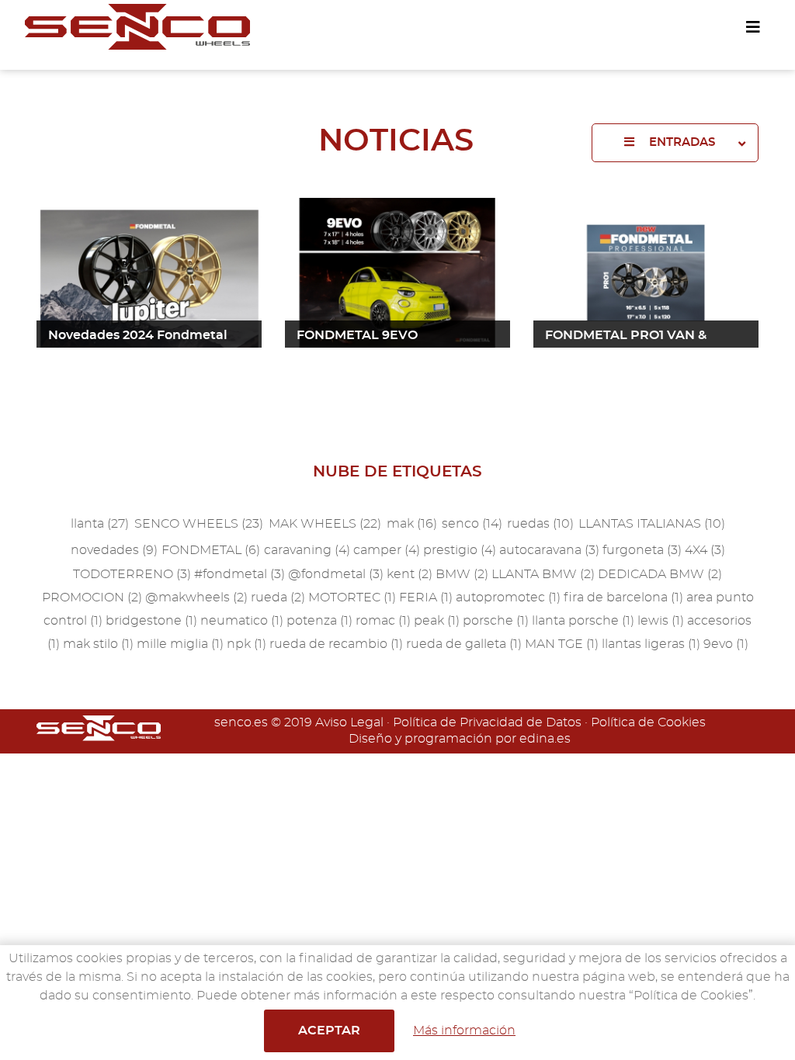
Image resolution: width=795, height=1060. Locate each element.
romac (383, 621)
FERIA (426, 597)
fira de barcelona (623, 597)
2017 (529, 429)
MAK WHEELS (325, 524)
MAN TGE (562, 644)
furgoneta (642, 550)
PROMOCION (92, 597)
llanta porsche (583, 621)
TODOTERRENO (132, 574)
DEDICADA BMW (660, 574)
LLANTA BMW (543, 574)
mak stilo (98, 644)
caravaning (307, 550)
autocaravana (549, 550)
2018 (529, 394)
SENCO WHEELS (198, 524)
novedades (114, 550)
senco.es (241, 722)
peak (437, 621)
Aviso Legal (349, 722)
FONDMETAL (210, 550)
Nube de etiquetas (397, 472)
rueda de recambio (336, 644)
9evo (725, 644)
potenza (319, 621)
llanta (100, 524)
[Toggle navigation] (753, 28)
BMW (462, 574)
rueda (278, 597)
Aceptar (329, 1030)
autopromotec (508, 597)
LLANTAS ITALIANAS (651, 524)
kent (409, 574)
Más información (464, 1030)
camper (386, 550)
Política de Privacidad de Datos (487, 722)
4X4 (705, 550)
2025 (530, 179)
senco (472, 524)
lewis (660, 621)
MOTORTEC (352, 597)
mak (412, 524)
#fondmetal (239, 574)
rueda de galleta (464, 644)
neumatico (241, 621)
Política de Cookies (648, 722)
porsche (496, 621)
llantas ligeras (651, 644)
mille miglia (180, 644)
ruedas (540, 524)
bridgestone (151, 621)
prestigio (459, 550)
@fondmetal (336, 574)
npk (246, 644)
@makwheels (196, 597)
